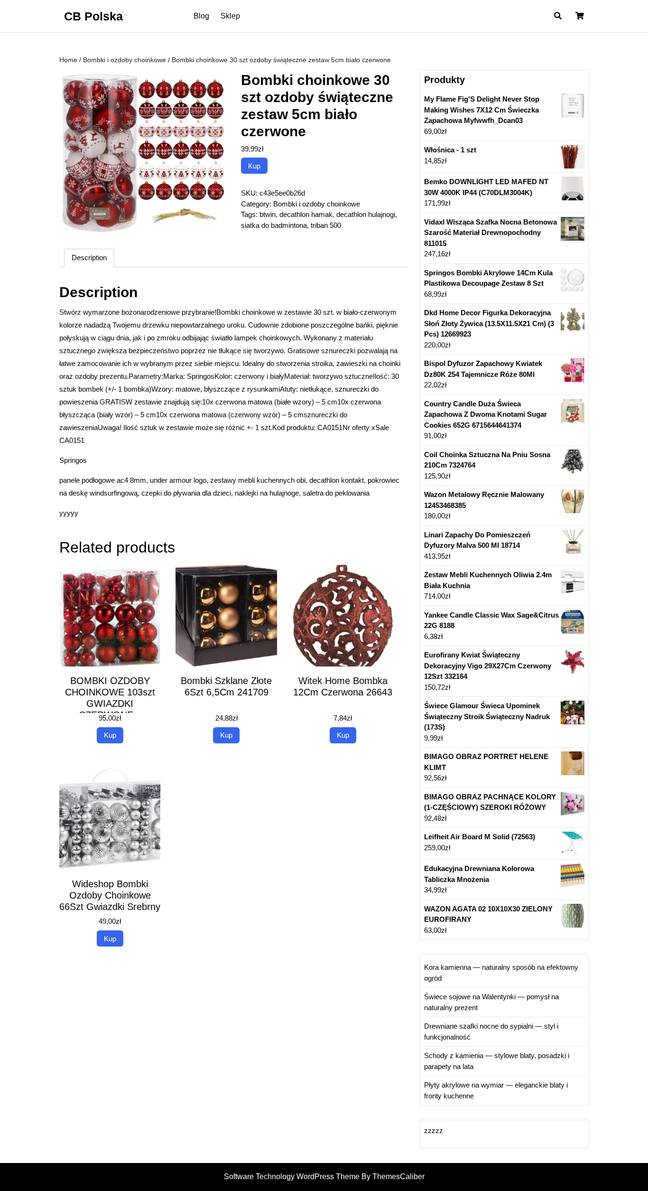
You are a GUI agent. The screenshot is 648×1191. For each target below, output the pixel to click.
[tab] (89, 258)
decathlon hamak (306, 214)
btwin (267, 214)
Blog (201, 16)
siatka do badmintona (274, 225)
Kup (254, 166)
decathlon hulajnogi (365, 214)
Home (68, 60)
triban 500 (326, 225)
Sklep (230, 16)
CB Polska (93, 16)
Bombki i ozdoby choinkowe (124, 60)
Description (89, 257)
